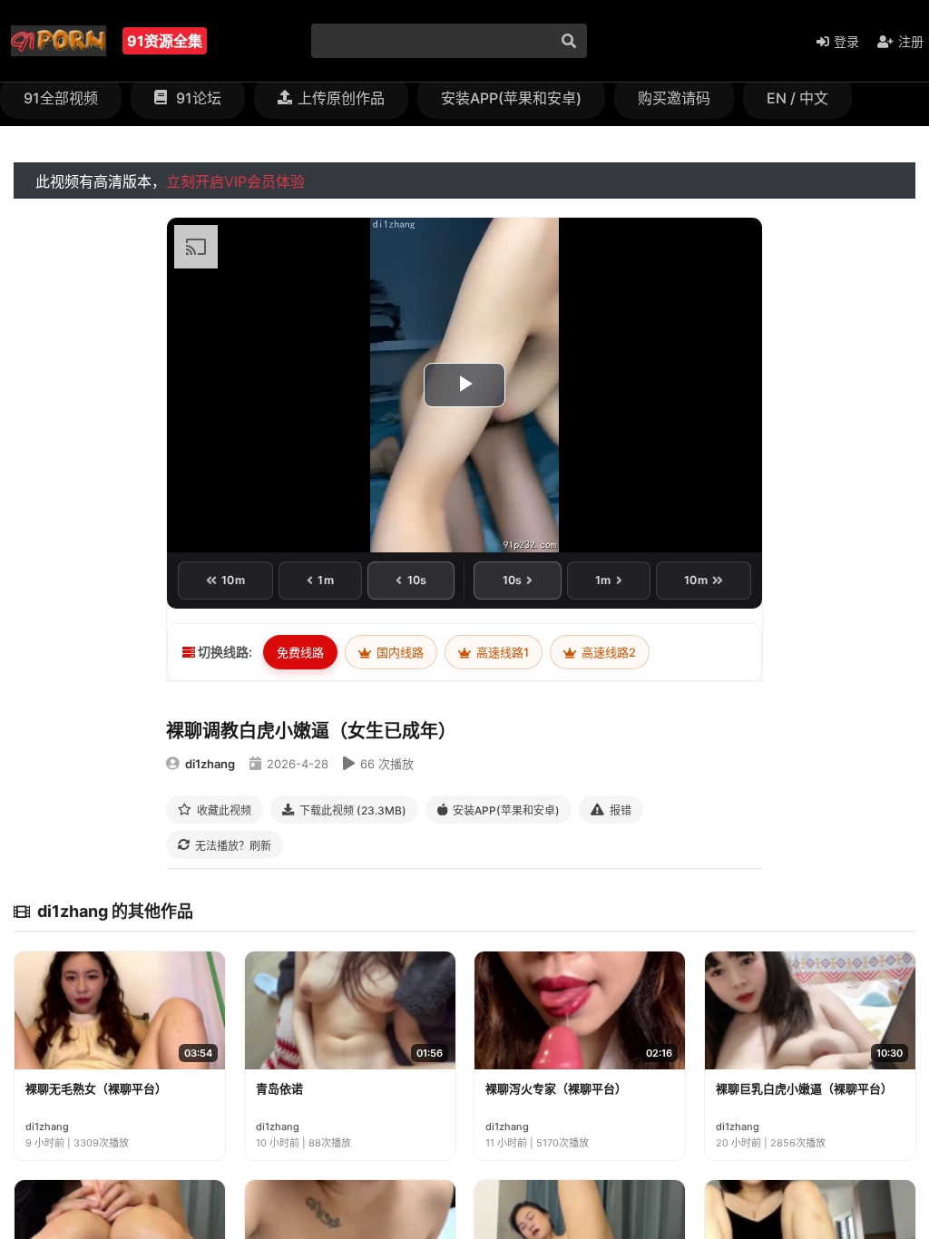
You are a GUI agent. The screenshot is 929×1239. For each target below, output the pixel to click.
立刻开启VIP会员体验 (235, 181)
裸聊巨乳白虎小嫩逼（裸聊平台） (804, 1088)
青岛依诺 (279, 1088)
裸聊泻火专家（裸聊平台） (556, 1088)
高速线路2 (607, 652)
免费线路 (300, 652)
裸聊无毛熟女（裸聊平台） (96, 1088)
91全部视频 (61, 98)
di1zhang (210, 763)
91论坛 (196, 98)
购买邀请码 (674, 98)
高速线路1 (501, 652)
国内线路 (399, 652)
